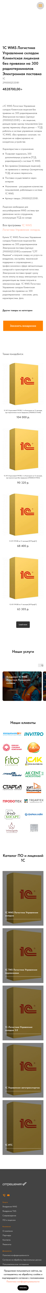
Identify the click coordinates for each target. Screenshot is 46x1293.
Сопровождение (9, 1215)
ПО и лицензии (9, 1220)
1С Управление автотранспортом (22, 1087)
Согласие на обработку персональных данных (22, 1260)
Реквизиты (7, 1244)
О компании (8, 1231)
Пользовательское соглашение (16, 1264)
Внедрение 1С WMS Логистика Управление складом (18, 679)
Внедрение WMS (10, 1206)
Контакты (6, 1240)
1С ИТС (9, 1144)
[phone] (4, 1195)
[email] (8, 1195)
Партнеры (7, 1235)
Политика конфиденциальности (16, 1255)
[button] (23, 326)
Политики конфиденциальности (23, 1281)
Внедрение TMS (9, 1211)
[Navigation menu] (40, 5)
